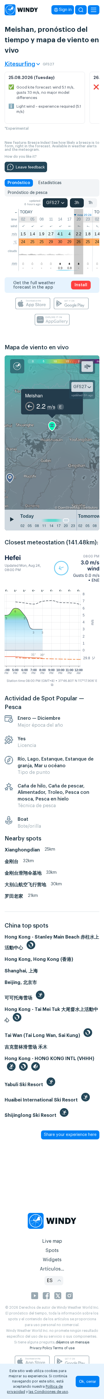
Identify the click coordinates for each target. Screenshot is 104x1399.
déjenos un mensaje (72, 1342)
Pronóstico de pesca (27, 193)
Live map (52, 1241)
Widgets (52, 1259)
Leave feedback (30, 167)
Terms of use (64, 1348)
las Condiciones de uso (48, 1392)
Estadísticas (50, 183)
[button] (76, 568)
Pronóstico (19, 183)
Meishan (34, 395)
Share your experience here (70, 1135)
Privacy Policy (41, 1348)
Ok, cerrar (87, 1381)
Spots (52, 1250)
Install (81, 285)
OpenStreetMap (69, 507)
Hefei (13, 557)
